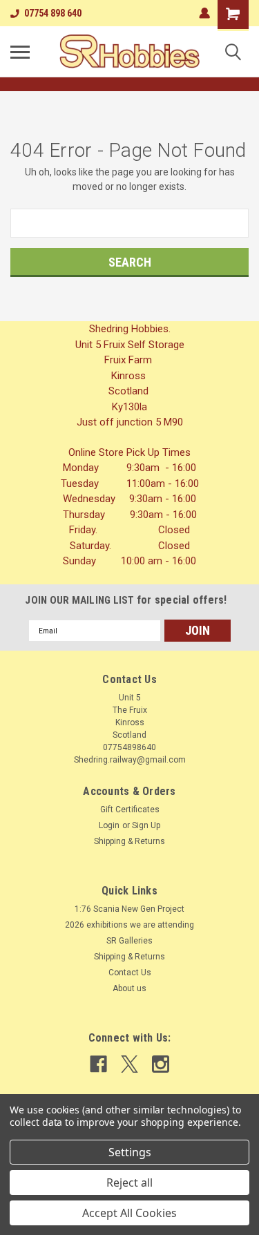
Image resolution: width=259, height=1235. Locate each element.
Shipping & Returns (129, 841)
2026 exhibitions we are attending (129, 925)
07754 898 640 (52, 13)
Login (109, 825)
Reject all (129, 1182)
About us (129, 988)
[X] (129, 1064)
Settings (129, 1152)
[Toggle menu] (20, 51)
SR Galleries (129, 941)
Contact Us (129, 972)
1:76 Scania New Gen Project (129, 909)
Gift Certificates (130, 809)
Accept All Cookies (129, 1212)
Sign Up (146, 825)
